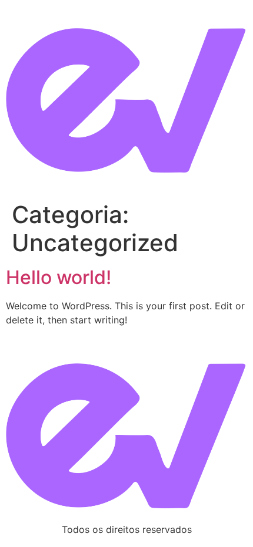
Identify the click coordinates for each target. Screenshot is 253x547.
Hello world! (58, 277)
